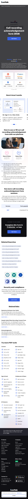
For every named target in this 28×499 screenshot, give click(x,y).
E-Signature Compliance (20, 448)
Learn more (14, 300)
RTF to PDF (6, 368)
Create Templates (21, 393)
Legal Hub (17, 447)
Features (3, 452)
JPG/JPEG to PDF (7, 357)
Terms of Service (19, 443)
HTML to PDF (7, 366)
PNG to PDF (6, 355)
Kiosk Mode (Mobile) (6, 392)
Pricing (2, 448)
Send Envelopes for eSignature (8, 385)
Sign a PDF (6, 379)
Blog (2, 461)
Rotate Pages (21, 366)
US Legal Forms (4, 466)
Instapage (3, 471)
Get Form (14, 38)
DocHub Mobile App (5, 463)
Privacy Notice (18, 445)
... (19, 493)
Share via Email (21, 384)
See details (13, 61)
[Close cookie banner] (25, 493)
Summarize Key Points (7, 411)
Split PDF (20, 360)
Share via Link (21, 382)
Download (20, 421)
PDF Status (20, 390)
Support (17, 450)
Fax (18, 387)
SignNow (3, 468)
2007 (8, 210)
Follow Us (4, 484)
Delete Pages (21, 371)
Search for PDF (21, 416)
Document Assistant (8, 405)
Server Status (4, 447)
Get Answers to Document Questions (7, 416)
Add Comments (21, 379)
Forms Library (4, 450)
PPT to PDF (6, 360)
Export (19, 418)
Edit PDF (19, 349)
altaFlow (3, 469)
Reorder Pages (21, 368)
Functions (3, 453)
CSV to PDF (6, 363)
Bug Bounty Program (20, 453)
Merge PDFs (20, 363)
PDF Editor (3, 442)
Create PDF (20, 352)
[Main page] (4, 2)
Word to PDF (7, 349)
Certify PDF (20, 407)
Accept (14, 495)
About (16, 442)
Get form (14, 232)
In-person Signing (7, 389)
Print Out (20, 424)
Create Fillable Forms (21, 396)
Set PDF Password (22, 410)
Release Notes (18, 452)
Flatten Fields (20, 357)
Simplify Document (8, 407)
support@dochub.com (5, 478)
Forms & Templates (5, 443)
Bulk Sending (6, 395)
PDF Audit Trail (21, 405)
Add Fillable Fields (21, 355)
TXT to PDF (6, 352)
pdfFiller (3, 464)
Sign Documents (5, 445)
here (8, 433)
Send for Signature (8, 382)
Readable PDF (21, 413)
